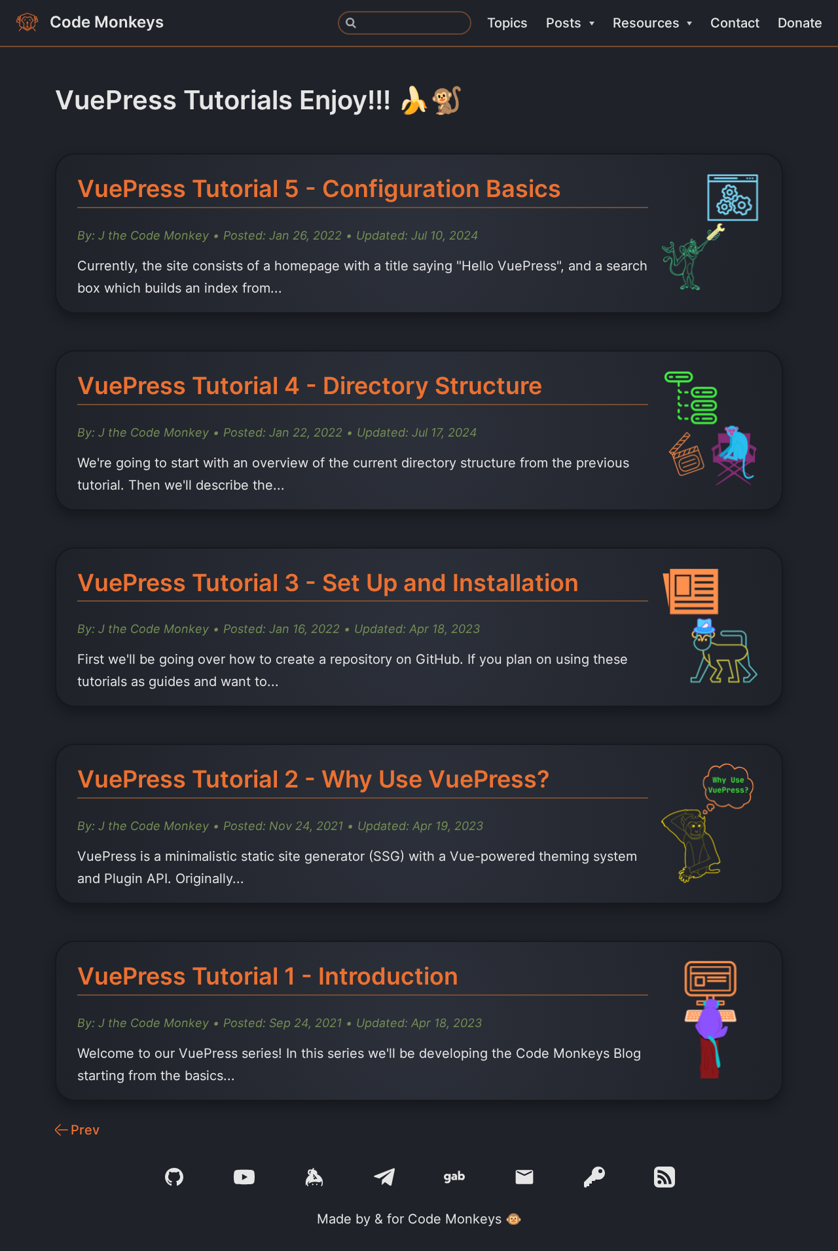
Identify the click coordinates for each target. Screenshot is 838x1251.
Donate (800, 23)
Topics (507, 23)
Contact (734, 23)
